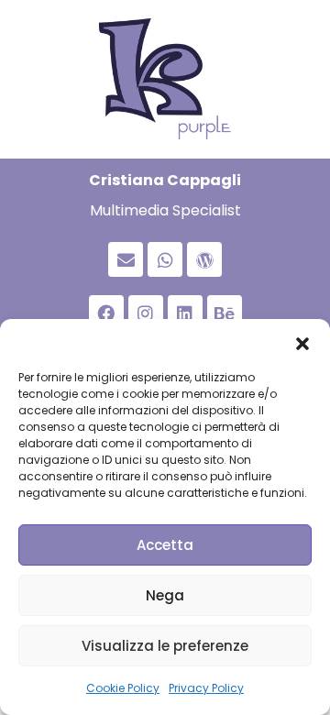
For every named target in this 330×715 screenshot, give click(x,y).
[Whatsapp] (165, 259)
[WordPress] (204, 259)
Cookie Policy (123, 688)
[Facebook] (106, 312)
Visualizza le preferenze (165, 645)
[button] (302, 342)
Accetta (165, 545)
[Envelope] (125, 259)
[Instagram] (145, 312)
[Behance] (224, 312)
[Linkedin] (185, 312)
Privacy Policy (206, 688)
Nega (165, 595)
